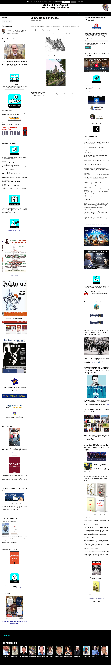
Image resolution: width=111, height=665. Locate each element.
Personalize (74, 1)
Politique (24, 14)
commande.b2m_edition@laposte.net (96, 598)
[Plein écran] (107, 71)
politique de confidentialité (90, 44)
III (84, 471)
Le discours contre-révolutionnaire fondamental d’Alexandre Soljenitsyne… (96, 203)
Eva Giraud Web (58, 664)
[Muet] (105, 71)
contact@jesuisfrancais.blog (16, 587)
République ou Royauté (73, 14)
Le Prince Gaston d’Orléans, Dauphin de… (97, 141)
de (87, 85)
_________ (14, 455)
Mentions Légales (7, 635)
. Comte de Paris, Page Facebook (91, 87)
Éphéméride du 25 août (94, 154)
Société (47, 14)
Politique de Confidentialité (9, 637)
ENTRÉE (107, 404)
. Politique (86, 88)
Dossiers (83, 14)
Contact (5, 633)
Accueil (19, 14)
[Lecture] (85, 71)
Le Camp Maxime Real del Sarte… (95, 182)
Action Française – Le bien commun (92, 91)
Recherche (91, 14)
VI (89, 471)
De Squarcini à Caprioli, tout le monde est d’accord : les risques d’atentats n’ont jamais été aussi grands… (54, 93)
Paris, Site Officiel (92, 85)
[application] (96, 65)
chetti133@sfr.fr (94, 362)
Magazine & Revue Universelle (94, 88)
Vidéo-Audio (54, 14)
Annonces (40, 14)
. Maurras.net (86, 89)
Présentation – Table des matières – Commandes (12, 567)
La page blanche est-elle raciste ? (96, 217)
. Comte (85, 85)
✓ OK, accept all (66, 1)
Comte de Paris (32, 14)
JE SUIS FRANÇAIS (55, 4)
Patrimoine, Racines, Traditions (38, 92)
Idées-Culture (62, 14)
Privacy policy (80, 1)
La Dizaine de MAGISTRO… (38, 95)
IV (86, 471)
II (108, 469)
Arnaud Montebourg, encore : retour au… (97, 168)
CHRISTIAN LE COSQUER (90, 160)
